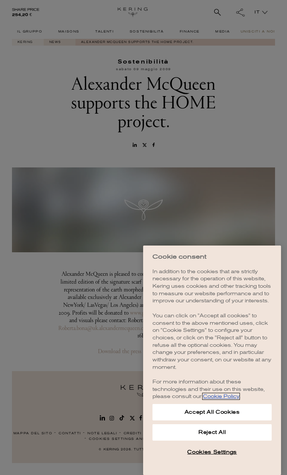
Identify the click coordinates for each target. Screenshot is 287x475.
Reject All (212, 432)
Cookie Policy (221, 396)
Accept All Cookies (212, 412)
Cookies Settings (212, 452)
